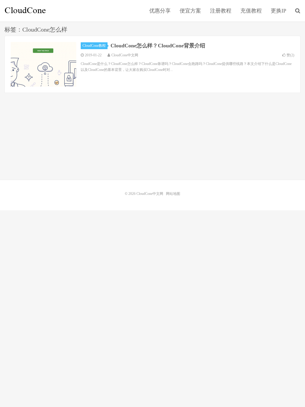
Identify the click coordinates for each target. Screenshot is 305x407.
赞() (290, 55)
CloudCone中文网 (25, 10)
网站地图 (173, 194)
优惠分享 (160, 11)
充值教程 (251, 11)
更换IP (278, 11)
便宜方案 (190, 11)
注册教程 (220, 11)
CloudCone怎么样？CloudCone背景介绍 (158, 46)
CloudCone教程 (94, 46)
